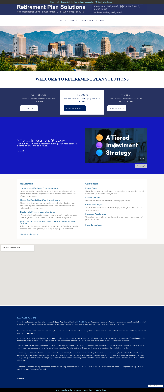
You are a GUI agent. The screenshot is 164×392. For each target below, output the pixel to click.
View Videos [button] (116, 108)
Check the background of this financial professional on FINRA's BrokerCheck (81, 2)
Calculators (91, 183)
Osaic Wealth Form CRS (26, 318)
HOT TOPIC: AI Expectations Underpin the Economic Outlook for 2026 (48, 222)
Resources (86, 20)
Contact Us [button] (28, 108)
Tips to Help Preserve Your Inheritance (37, 212)
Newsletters (26, 183)
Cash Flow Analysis (94, 205)
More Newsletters (29, 234)
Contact (100, 20)
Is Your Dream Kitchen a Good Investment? (39, 188)
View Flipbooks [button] (73, 108)
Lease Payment (92, 198)
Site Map (20, 378)
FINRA (78, 322)
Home (63, 20)
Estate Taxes (91, 188)
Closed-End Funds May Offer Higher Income (40, 200)
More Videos (22, 151)
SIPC (84, 322)
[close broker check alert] (135, 2)
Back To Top (154, 386)
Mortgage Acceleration (95, 214)
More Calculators (93, 225)
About (73, 20)
